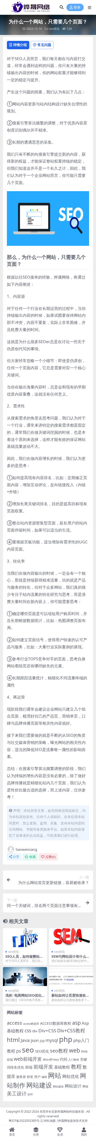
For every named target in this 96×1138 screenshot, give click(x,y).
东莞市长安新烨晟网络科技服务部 (62, 1111)
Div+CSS (47, 1030)
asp (76, 1022)
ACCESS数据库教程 (55, 1023)
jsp (42, 1040)
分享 (16, 857)
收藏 (32, 857)
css (28, 1030)
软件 (30, 1094)
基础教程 (62, 1067)
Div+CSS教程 (71, 1030)
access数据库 (31, 1023)
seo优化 (54, 29)
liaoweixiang (26, 849)
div (34, 1030)
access (14, 1023)
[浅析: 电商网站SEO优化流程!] (25, 976)
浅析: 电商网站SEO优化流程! (23, 997)
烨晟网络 (64, 1121)
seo (28, 1050)
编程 (44, 1077)
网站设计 (73, 1086)
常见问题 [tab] (44, 44)
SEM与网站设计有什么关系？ (70, 958)
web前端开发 (28, 1059)
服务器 (21, 1076)
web (74, 1050)
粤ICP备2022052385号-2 (25, 1121)
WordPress (51, 1059)
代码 (63, 1059)
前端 (28, 1067)
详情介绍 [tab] (20, 44)
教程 (76, 1066)
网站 (54, 1075)
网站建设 (39, 1085)
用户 (37, 1076)
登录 (77, 7)
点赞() (50, 857)
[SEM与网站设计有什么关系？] (71, 937)
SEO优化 (42, 1051)
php (65, 1039)
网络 (85, 1086)
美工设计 (17, 1093)
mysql (52, 1040)
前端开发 (43, 1066)
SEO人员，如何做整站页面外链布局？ (24, 958)
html (13, 1040)
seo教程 (59, 1050)
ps (18, 1051)
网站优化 (70, 1076)
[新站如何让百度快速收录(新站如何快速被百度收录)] (71, 976)
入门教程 (73, 1059)
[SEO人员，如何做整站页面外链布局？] (25, 937)
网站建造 (58, 1086)
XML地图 (50, 1121)
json (35, 1040)
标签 (30, 1076)
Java (25, 1040)
